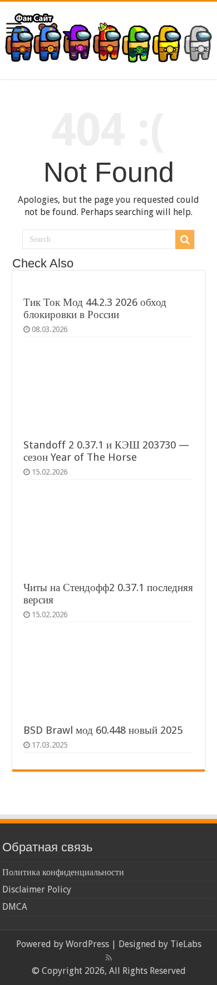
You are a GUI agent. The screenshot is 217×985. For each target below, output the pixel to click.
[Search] (184, 239)
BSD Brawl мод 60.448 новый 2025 (103, 730)
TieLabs (185, 944)
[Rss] (109, 957)
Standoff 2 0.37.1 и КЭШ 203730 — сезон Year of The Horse (106, 451)
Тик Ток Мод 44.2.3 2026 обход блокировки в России (94, 308)
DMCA (14, 906)
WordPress (87, 944)
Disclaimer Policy (36, 889)
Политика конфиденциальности (63, 872)
